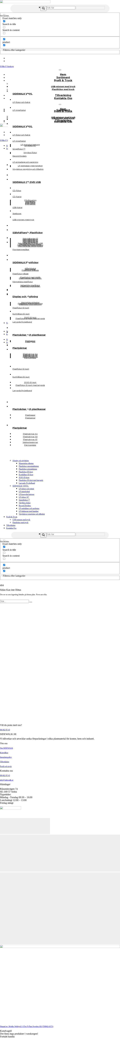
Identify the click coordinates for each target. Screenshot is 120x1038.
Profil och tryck (6, 766)
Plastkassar (30, 341)
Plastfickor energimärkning (29, 466)
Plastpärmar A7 (30, 356)
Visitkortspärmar (30, 357)
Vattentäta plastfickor (30, 285)
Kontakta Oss (63, 98)
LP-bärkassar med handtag (28, 511)
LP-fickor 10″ (24, 497)
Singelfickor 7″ (24, 500)
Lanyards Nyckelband (27, 483)
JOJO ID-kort (24, 477)
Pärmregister (30, 445)
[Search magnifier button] (43, 8)
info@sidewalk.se (6, 780)
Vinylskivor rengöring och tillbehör (32, 514)
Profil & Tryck (63, 80)
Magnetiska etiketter (26, 463)
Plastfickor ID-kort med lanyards (31, 480)
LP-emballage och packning (29, 508)
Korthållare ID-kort (26, 475)
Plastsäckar (30, 418)
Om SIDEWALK (6, 748)
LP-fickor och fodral (26, 489)
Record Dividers (25, 506)
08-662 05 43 (5, 730)
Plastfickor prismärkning (28, 469)
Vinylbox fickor (24, 503)
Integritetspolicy (6, 757)
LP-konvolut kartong (26, 494)
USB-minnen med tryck (21, 520)
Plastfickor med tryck (63, 89)
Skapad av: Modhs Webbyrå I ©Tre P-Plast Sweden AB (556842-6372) (26, 1026)
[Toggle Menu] (60, 69)
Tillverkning (10, 525)
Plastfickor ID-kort (26, 472)
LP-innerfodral (24, 491)
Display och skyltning (20, 461)
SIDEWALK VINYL (20, 486)
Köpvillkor (4, 753)
